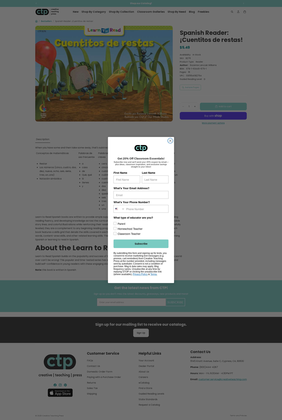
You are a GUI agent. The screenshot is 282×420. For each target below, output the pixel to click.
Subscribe (141, 243)
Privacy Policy (140, 274)
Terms (153, 274)
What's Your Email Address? (131, 188)
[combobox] (119, 209)
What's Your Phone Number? (132, 202)
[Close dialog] (170, 140)
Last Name (148, 173)
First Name (120, 173)
